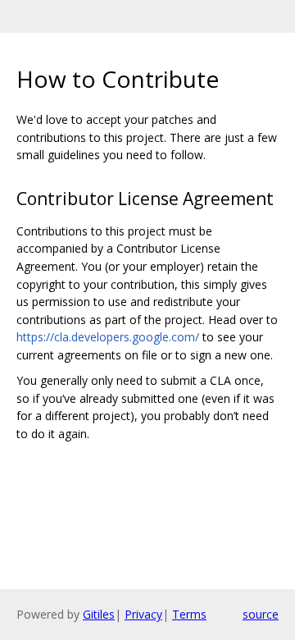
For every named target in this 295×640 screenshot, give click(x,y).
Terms (189, 614)
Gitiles (99, 614)
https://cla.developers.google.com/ (107, 337)
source (261, 614)
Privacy (143, 614)
